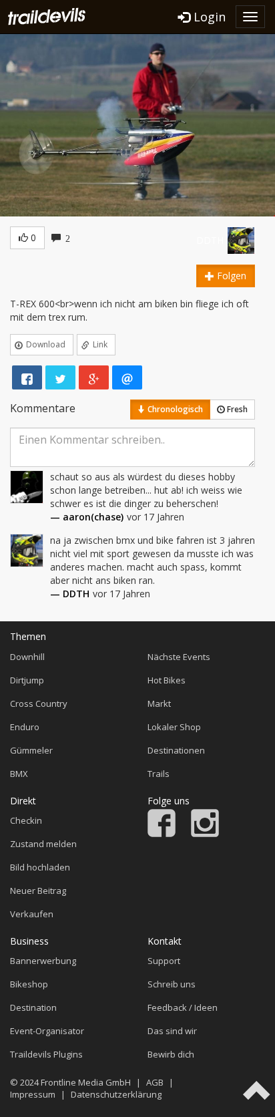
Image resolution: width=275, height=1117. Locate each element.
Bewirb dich (171, 1054)
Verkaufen (31, 914)
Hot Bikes (167, 680)
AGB (155, 1082)
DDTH (210, 240)
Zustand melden (43, 844)
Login (208, 17)
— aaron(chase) (86, 516)
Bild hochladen (40, 867)
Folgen (230, 275)
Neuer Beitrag (38, 891)
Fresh (236, 409)
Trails (159, 774)
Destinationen (176, 750)
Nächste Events (179, 657)
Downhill (27, 657)
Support (164, 961)
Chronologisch (174, 409)
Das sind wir (172, 1031)
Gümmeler (31, 750)
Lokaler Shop (174, 727)
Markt (159, 703)
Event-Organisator (47, 1031)
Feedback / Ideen (183, 1007)
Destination (33, 1007)
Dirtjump (27, 680)
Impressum (32, 1094)
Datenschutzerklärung (116, 1094)
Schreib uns (172, 984)
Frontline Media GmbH (86, 1082)
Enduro (24, 727)
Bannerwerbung (43, 961)
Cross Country (38, 703)
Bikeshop (29, 984)
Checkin (26, 820)
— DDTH (69, 593)
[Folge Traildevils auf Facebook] (162, 834)
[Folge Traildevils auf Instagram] (205, 834)
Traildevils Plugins (46, 1054)
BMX (19, 774)
